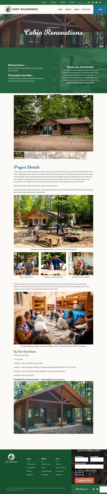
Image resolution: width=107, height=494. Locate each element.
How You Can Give (61, 467)
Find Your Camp (31, 464)
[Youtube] (96, 2)
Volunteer (58, 464)
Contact (43, 467)
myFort (72, 2)
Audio (44, 2)
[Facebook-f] (92, 2)
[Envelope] (100, 2)
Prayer (62, 2)
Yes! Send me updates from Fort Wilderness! (86, 471)
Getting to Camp (45, 464)
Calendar (29, 471)
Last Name (94, 456)
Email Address (80, 463)
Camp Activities (31, 467)
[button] (53, 122)
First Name (79, 456)
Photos (53, 2)
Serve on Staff (59, 471)
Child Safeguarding (46, 471)
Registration (30, 474)
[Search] (88, 2)
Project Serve (59, 474)
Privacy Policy (44, 474)
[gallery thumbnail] (19, 155)
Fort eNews (80, 474)
